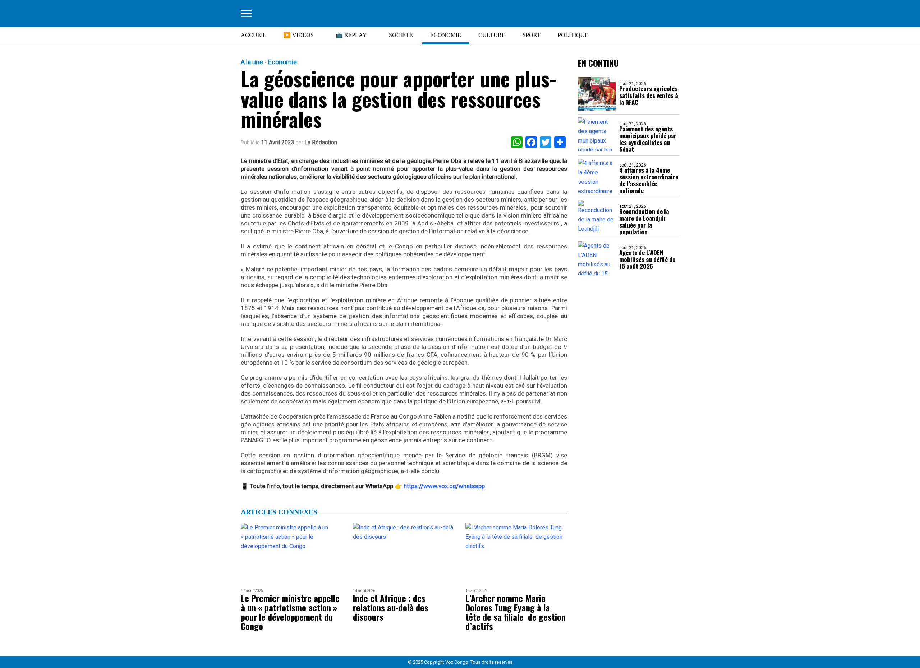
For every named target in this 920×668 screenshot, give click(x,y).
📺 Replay (351, 35)
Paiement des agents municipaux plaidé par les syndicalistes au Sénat (647, 139)
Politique (573, 35)
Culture (491, 35)
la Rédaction (320, 142)
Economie (282, 62)
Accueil (253, 35)
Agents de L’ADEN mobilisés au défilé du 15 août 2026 (647, 259)
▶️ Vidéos (299, 35)
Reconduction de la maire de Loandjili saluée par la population (644, 221)
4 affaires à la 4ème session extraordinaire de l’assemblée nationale (648, 180)
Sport (531, 35)
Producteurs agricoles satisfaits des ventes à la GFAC (648, 95)
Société (401, 35)
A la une (252, 62)
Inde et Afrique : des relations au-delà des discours (390, 607)
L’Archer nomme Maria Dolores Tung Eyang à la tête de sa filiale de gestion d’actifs (515, 612)
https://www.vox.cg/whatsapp (444, 486)
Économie (445, 35)
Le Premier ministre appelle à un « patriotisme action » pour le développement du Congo (290, 612)
